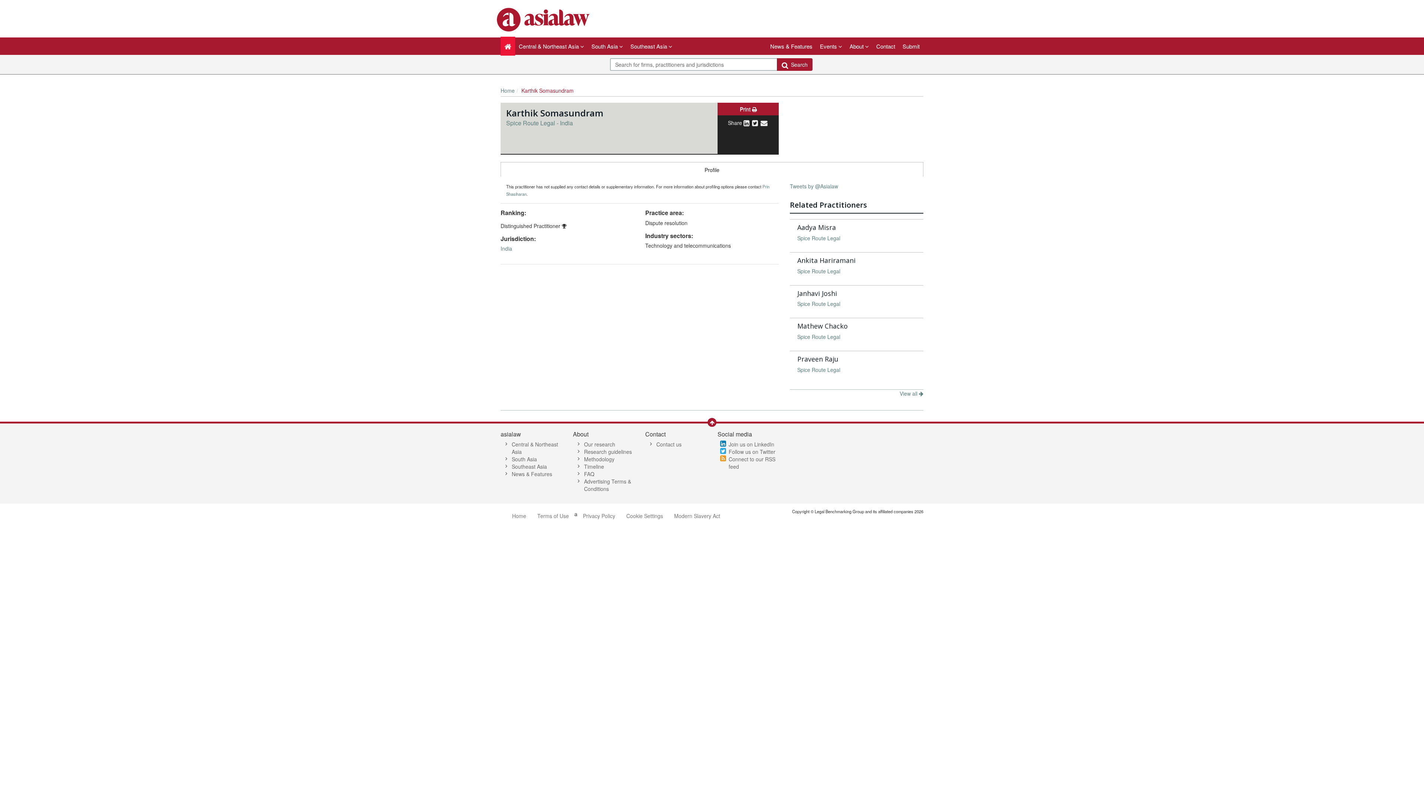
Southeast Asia (529, 466)
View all (909, 393)
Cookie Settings (644, 516)
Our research (599, 444)
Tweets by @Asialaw (814, 186)
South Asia (524, 459)
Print (746, 109)
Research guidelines (608, 451)
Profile (712, 170)
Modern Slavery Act (697, 516)
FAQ (589, 474)
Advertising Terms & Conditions (607, 485)
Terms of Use (553, 516)
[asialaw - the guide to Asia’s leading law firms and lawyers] (544, 19)
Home (508, 90)
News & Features (791, 46)
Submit (911, 46)
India (506, 248)
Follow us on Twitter (752, 451)
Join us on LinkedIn (751, 444)
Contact (885, 46)
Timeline (594, 466)
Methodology (599, 459)
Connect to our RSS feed (752, 462)
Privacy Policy (599, 516)
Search (798, 64)
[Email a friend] (764, 122)
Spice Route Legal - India (539, 123)
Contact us (669, 444)
